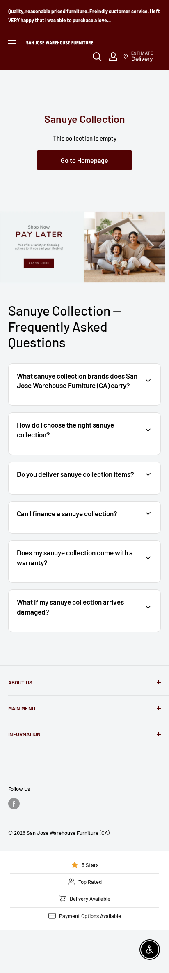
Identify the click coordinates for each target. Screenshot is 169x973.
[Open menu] (12, 43)
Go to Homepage (84, 160)
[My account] (113, 56)
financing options (76, 532)
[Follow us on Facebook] (14, 803)
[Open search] (97, 56)
